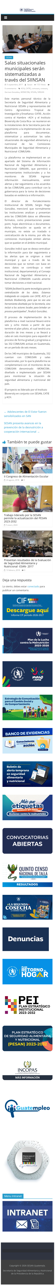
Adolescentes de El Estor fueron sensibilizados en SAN (25, 414)
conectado (33, 586)
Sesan (30, 84)
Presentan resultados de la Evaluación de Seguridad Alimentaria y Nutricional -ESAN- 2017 (27, 563)
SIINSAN (40, 92)
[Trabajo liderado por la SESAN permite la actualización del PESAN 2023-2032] (27, 487)
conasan (43, 88)
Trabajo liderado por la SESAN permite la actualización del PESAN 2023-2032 (25, 518)
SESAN (9, 57)
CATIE (28, 88)
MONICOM (25, 92)
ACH (23, 88)
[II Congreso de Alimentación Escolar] (27, 448)
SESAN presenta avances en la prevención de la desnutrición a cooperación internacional (23, 427)
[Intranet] (27, 1202)
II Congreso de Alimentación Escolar (26, 476)
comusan (35, 88)
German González (12, 92)
